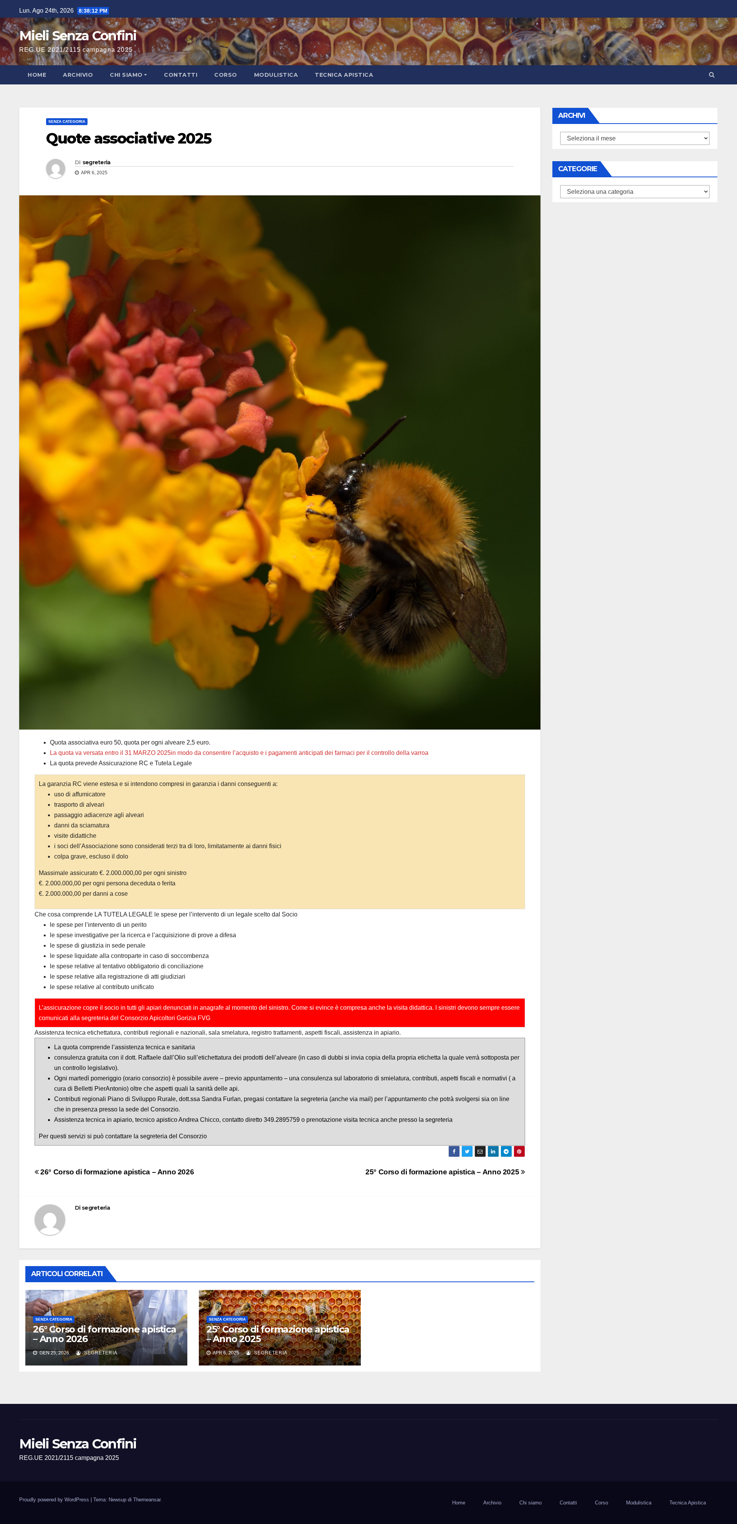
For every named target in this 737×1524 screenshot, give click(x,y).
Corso (225, 74)
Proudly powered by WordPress (55, 1500)
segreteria (97, 162)
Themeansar (146, 1500)
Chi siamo (126, 74)
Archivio (78, 74)
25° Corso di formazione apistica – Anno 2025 (443, 1172)
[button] (712, 74)
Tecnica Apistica (344, 74)
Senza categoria (66, 121)
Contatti (180, 74)
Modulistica (276, 74)
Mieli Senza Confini (78, 36)
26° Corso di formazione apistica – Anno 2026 (116, 1172)
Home (37, 74)
